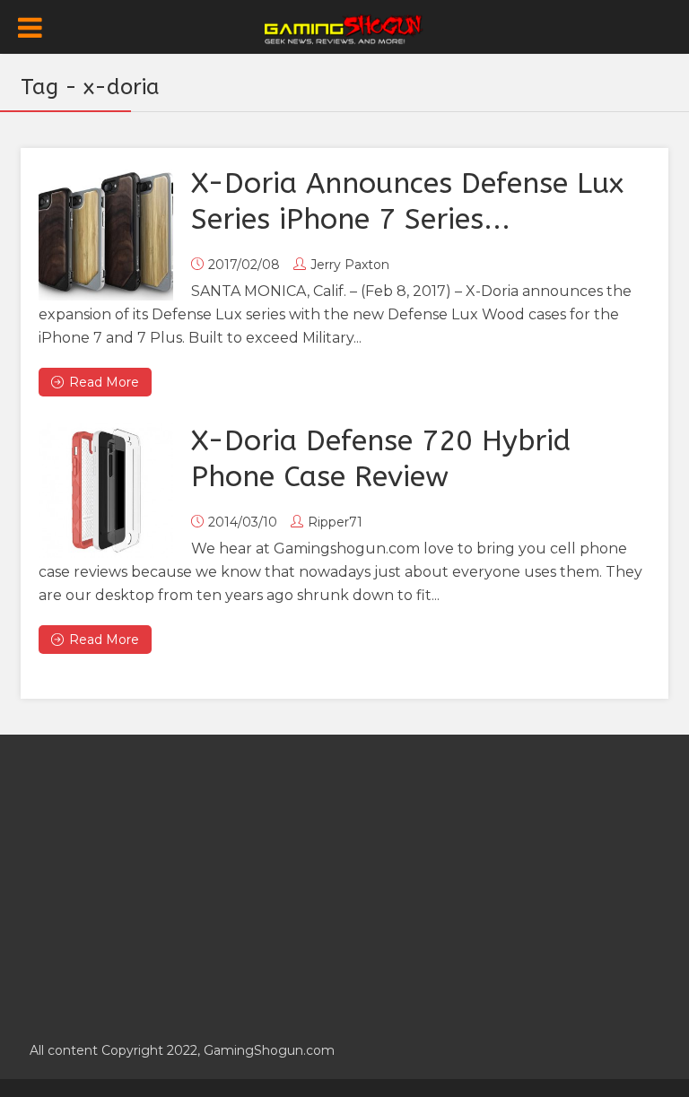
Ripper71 (335, 522)
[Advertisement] (344, 878)
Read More (104, 382)
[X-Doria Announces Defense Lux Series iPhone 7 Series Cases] (106, 233)
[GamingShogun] (345, 27)
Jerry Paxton (349, 265)
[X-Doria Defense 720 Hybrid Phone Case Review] (106, 490)
